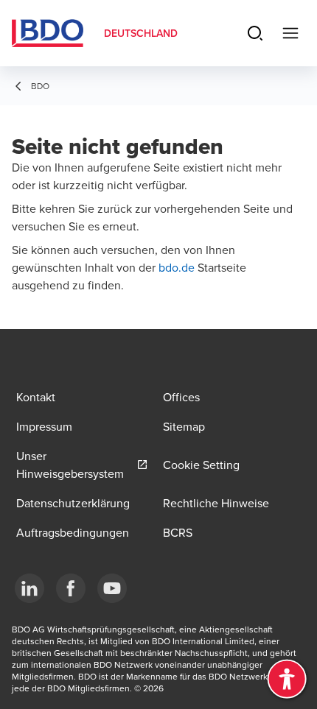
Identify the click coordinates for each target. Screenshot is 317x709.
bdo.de (178, 267)
